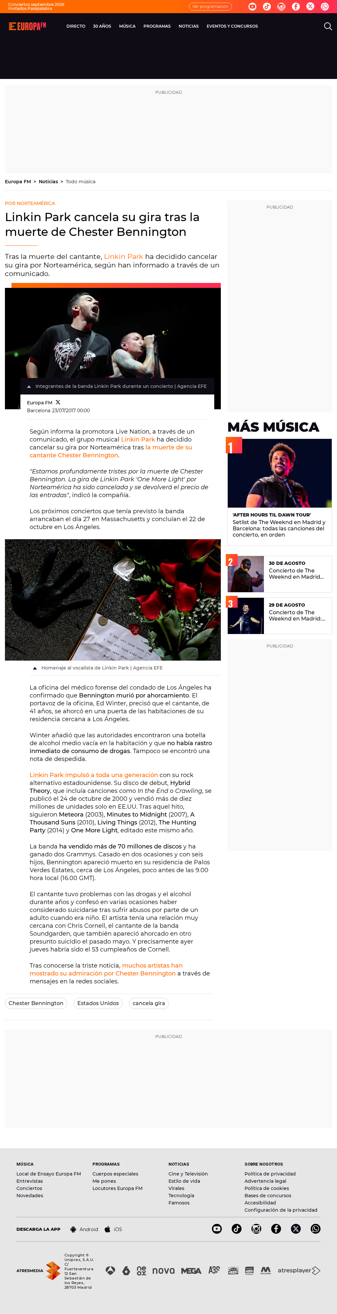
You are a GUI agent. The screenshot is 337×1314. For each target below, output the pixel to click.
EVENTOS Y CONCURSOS (232, 26)
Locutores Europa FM (117, 1188)
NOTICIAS (189, 26)
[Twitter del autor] (58, 403)
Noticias (49, 182)
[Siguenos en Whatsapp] (325, 7)
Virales (176, 1188)
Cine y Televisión (188, 1174)
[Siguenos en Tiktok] (267, 7)
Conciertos (29, 1188)
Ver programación (210, 6)
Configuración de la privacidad (281, 1210)
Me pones (104, 1181)
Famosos (179, 1203)
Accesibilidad (260, 1203)
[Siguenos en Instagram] (281, 7)
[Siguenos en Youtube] (252, 7)
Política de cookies (267, 1188)
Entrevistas (29, 1181)
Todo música (80, 182)
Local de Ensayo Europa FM (48, 1174)
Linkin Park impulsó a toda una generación (94, 775)
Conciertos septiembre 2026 (36, 4)
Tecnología (181, 1196)
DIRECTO (75, 26)
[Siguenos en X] (296, 1232)
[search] (328, 26)
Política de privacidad (270, 1174)
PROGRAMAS (157, 26)
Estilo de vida (184, 1181)
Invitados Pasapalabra (30, 8)
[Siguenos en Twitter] (310, 6)
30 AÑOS (102, 26)
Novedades (29, 1196)
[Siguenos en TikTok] (237, 1232)
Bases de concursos (268, 1196)
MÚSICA (127, 26)
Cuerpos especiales (115, 1174)
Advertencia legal (265, 1181)
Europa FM (18, 182)
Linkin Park (123, 256)
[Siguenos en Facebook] (296, 7)
